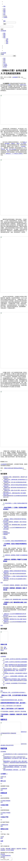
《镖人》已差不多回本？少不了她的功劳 (12, 708)
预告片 (2, 650)
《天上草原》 (23, 143)
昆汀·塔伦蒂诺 (12, 149)
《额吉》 (18, 143)
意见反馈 (3, 854)
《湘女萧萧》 (7, 143)
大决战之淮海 (4, 805)
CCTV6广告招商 (10, 850)
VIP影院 (5, 17)
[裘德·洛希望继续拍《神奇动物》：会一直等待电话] (15, 768)
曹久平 (8, 150)
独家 (4, 36)
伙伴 (2, 841)
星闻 (4, 34)
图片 (7, 40)
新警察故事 (4, 793)
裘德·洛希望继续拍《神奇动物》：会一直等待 (14, 769)
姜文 (7, 149)
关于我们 (3, 848)
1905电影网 (3, 30)
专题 (7, 39)
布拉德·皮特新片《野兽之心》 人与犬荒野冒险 (15, 669)
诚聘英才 (13, 848)
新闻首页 (5, 531)
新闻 (4, 10)
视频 (4, 11)
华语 (4, 536)
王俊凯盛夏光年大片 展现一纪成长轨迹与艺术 (14, 756)
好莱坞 (5, 538)
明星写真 (4, 748)
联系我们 (24, 848)
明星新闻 (5, 534)
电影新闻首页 (6, 532)
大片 (4, 13)
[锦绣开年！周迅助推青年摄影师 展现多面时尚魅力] (15, 764)
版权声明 (19, 848)
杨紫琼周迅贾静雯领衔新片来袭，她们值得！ (13, 703)
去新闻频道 (3, 656)
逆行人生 (3, 781)
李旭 (9, 84)
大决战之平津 (4, 817)
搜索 (4, 21)
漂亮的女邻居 (4, 829)
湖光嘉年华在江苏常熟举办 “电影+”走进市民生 (15, 679)
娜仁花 (25, 142)
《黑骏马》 (13, 143)
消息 (4, 6)
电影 (4, 33)
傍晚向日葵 (7, 468)
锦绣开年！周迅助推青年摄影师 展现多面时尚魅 (14, 765)
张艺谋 (3, 149)
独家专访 (4, 719)
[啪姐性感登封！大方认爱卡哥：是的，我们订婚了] (15, 759)
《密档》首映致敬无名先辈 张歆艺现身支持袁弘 (15, 664)
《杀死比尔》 (8, 153)
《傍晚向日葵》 (23, 84)
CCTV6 (5, 16)
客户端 (5, 66)
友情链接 (3, 850)
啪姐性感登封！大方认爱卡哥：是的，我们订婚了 (15, 761)
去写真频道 (3, 751)
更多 (4, 37)
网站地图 (8, 848)
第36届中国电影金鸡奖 (15, 468)
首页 (4, 8)
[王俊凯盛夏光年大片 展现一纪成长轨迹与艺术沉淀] (15, 755)
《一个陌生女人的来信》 (17, 153)
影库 (4, 14)
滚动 (7, 43)
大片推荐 (4, 773)
